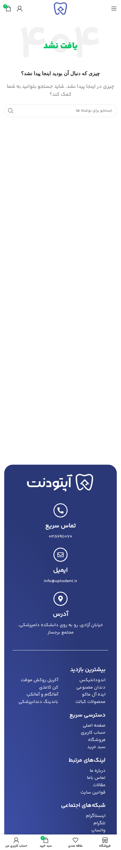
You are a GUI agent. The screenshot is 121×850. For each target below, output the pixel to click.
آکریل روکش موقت (39, 680)
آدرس (60, 614)
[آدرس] (60, 599)
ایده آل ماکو (94, 694)
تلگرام (99, 823)
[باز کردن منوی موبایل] (114, 8)
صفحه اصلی (94, 725)
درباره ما (98, 770)
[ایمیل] (60, 555)
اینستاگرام (96, 816)
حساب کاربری (93, 732)
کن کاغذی (48, 687)
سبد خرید (96, 747)
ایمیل (60, 570)
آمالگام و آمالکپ (42, 694)
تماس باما (96, 777)
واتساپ (98, 830)
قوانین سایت (93, 792)
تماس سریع (60, 526)
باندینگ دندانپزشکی (38, 701)
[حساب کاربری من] (19, 8)
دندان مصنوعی (91, 687)
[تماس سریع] (60, 510)
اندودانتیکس (92, 680)
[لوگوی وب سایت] (60, 8)
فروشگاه (97, 740)
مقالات (99, 785)
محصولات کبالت (90, 701)
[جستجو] (10, 110)
